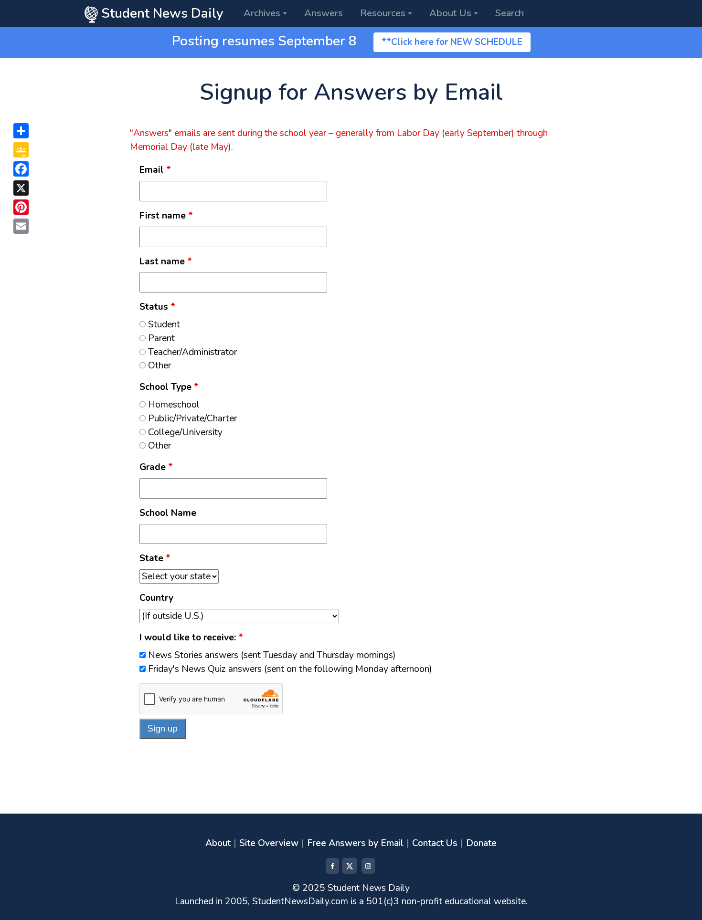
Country (156, 598)
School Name (167, 513)
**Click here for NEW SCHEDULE (452, 42)
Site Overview (268, 843)
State (154, 558)
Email (155, 170)
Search (509, 13)
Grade (156, 467)
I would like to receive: (191, 637)
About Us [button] (450, 13)
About (218, 843)
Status (157, 307)
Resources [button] (382, 13)
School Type (169, 387)
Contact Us (434, 843)
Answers (323, 13)
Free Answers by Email (355, 843)
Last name (165, 261)
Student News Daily (160, 13)
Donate (481, 843)
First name (166, 215)
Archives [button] (262, 13)
